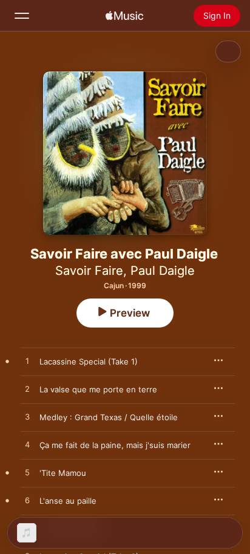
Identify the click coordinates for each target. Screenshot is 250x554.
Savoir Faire (89, 270)
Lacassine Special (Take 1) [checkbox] (88, 361)
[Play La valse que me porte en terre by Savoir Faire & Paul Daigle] (27, 389)
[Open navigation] (21, 15)
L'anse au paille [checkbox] (67, 501)
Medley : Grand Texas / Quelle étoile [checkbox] (108, 417)
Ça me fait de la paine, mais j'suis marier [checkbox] (115, 445)
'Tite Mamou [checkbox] (62, 473)
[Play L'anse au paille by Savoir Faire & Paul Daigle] (27, 500)
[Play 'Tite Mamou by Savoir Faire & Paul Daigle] (27, 472)
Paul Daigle (162, 270)
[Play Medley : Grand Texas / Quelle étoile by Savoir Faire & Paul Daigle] (27, 417)
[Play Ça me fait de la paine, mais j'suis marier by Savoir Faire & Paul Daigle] (27, 445)
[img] (124, 15)
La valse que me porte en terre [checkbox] (98, 389)
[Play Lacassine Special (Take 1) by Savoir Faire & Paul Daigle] (27, 361)
